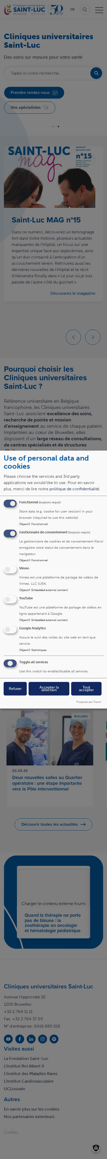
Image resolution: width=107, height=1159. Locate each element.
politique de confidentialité (74, 488)
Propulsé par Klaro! (88, 701)
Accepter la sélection (49, 688)
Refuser (15, 688)
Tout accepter (86, 688)
